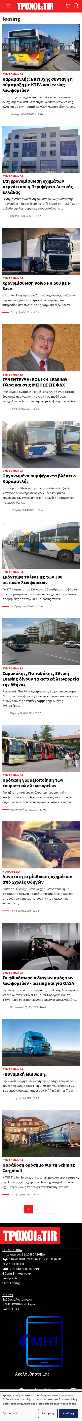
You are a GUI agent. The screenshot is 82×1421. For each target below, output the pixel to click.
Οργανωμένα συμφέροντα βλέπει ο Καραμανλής (39, 479)
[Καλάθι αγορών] (68, 6)
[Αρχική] (37, 6)
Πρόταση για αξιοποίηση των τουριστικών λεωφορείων (32, 783)
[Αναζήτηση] (76, 6)
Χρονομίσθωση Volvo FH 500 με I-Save (36, 286)
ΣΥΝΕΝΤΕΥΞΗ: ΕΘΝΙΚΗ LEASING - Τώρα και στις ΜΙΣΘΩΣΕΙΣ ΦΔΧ (35, 382)
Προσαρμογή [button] (10, 1413)
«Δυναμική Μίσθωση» (24, 1074)
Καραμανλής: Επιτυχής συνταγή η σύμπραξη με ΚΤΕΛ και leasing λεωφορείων (37, 85)
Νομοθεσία (11, 871)
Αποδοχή (68, 1413)
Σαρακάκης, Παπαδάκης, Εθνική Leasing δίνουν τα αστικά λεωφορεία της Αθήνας (40, 679)
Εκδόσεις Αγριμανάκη (17, 1299)
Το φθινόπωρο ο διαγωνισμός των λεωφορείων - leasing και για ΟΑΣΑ (38, 981)
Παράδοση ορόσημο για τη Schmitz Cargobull (38, 1168)
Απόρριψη (48, 1413)
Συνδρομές (10, 1278)
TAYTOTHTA (10, 1309)
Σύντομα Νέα (12, 74)
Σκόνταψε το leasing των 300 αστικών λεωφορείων (32, 580)
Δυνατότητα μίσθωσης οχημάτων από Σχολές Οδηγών (37, 879)
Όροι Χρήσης (11, 1283)
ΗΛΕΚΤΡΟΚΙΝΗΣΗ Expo (18, 1304)
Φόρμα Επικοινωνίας (16, 1273)
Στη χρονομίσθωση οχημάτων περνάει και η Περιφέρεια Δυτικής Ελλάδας (37, 187)
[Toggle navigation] (8, 6)
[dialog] (41, 1406)
